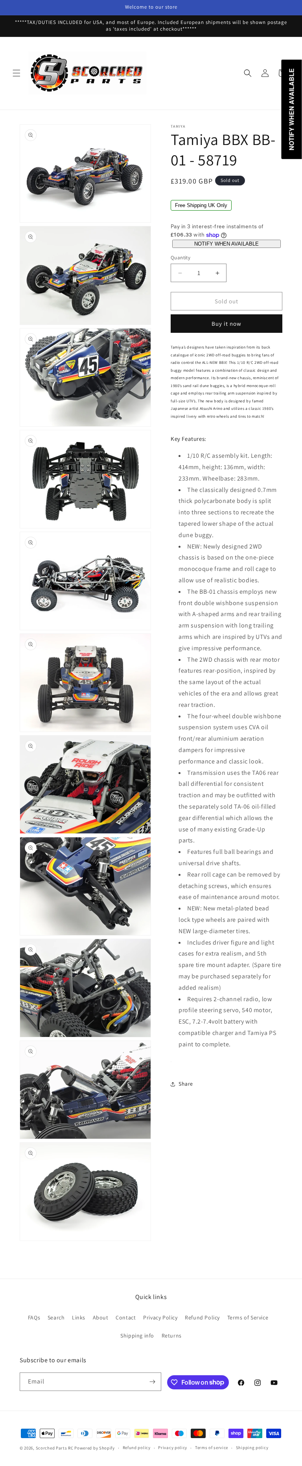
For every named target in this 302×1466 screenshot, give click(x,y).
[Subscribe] (152, 1381)
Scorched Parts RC (55, 1448)
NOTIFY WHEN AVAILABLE (226, 244)
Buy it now (226, 323)
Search (56, 1317)
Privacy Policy (160, 1317)
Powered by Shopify (94, 1448)
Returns (172, 1335)
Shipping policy (252, 1447)
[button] (16, 73)
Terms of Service (248, 1317)
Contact (126, 1317)
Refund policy (137, 1447)
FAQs (34, 1317)
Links (78, 1317)
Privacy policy (172, 1447)
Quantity (180, 257)
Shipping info (137, 1335)
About (101, 1317)
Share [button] (186, 1083)
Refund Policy (202, 1317)
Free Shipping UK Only (201, 205)
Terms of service (211, 1447)
